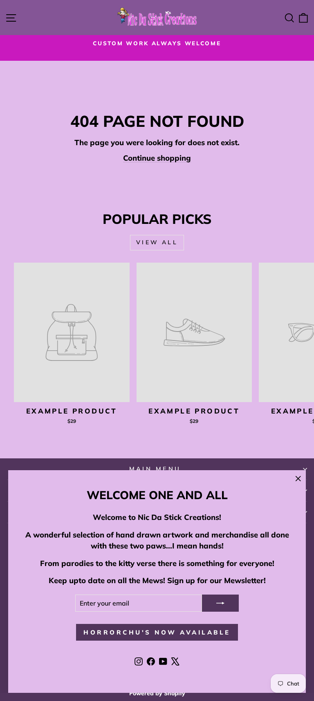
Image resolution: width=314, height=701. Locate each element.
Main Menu (155, 469)
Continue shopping (157, 158)
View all (157, 242)
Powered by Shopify (157, 693)
